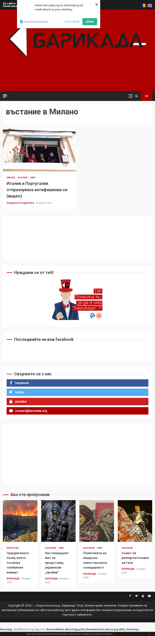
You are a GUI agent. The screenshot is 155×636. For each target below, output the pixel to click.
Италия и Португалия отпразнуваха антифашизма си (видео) (39, 149)
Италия (23, 177)
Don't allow (72, 21)
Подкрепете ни (146, 96)
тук (113, 634)
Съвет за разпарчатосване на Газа (135, 521)
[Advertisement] (73, 79)
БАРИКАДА (13, 578)
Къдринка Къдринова (21, 202)
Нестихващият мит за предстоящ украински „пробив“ (58, 521)
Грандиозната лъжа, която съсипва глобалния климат (20, 521)
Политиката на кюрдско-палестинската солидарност (96, 521)
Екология (13, 548)
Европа (11, 177)
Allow (90, 21)
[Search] (136, 96)
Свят (33, 177)
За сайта (9, 3)
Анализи (51, 548)
